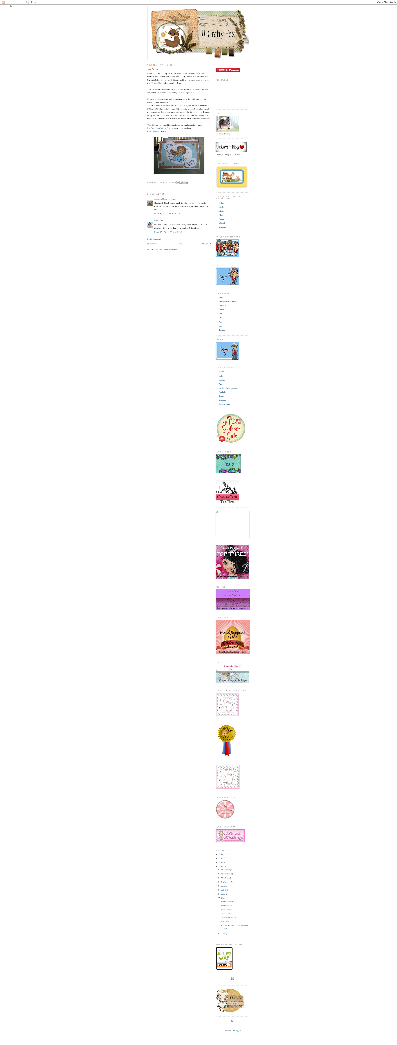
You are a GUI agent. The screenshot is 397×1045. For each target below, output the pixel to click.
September (226, 881)
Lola (221, 375)
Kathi (221, 371)
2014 (221, 854)
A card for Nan (226, 905)
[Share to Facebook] (186, 182)
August (224, 885)
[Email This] (178, 182)
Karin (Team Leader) (228, 387)
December (225, 869)
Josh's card (225, 921)
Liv (220, 317)
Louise (222, 379)
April (223, 933)
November (225, 873)
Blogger (237, 1030)
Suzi (221, 325)
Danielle (222, 305)
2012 (221, 862)
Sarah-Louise (225, 404)
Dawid (221, 309)
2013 (221, 858)
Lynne (221, 218)
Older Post (206, 243)
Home (179, 243)
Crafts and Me (153, 131)
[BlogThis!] (181, 182)
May (223, 897)
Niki (221, 321)
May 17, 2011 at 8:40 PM (168, 232)
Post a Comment (154, 238)
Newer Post (152, 243)
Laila (221, 313)
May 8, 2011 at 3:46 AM (167, 213)
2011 (221, 866)
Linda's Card (226, 913)
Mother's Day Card (228, 917)
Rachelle (222, 392)
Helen (221, 202)
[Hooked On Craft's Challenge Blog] (232, 1021)
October (224, 877)
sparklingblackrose (162, 198)
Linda (221, 210)
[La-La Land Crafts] (230, 1011)
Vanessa (222, 227)
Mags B (222, 223)
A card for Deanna (228, 901)
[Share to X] (183, 182)
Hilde (221, 206)
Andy (221, 383)
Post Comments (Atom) (168, 249)
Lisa (221, 214)
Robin (157, 220)
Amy (221, 297)
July (223, 889)
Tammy (222, 396)
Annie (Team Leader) (228, 301)
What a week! (226, 909)
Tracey (222, 329)
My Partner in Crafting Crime (159, 128)
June (223, 893)
